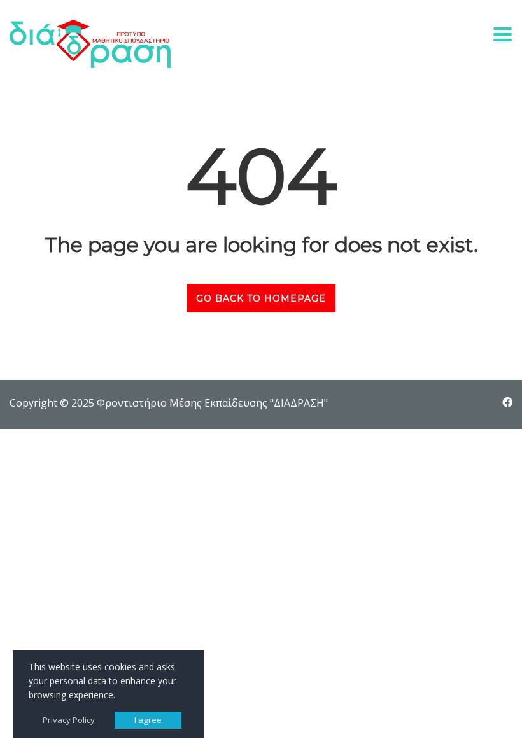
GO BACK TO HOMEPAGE (261, 298)
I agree (148, 720)
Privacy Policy (69, 720)
